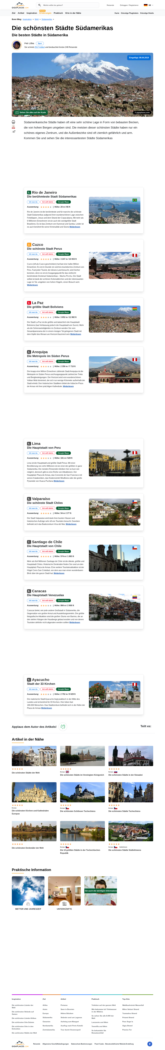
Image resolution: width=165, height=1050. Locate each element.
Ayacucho (40, 680)
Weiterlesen (74, 227)
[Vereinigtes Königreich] (68, 772)
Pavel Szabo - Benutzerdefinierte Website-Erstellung (114, 1044)
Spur (40, 43)
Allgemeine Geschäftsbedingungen (56, 1044)
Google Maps (63, 202)
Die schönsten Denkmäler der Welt (27, 848)
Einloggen (124, 5)
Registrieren (133, 5)
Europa (62, 772)
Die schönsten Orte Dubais (23, 1022)
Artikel (21, 13)
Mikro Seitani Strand (130, 1009)
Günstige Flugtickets (129, 13)
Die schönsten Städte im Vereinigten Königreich (82, 775)
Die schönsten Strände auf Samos (23, 1013)
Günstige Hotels (147, 13)
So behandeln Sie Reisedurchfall (99, 1032)
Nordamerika (48, 1026)
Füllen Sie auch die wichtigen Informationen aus (101, 891)
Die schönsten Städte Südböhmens (124, 850)
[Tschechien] (68, 808)
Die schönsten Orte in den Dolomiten (22, 1027)
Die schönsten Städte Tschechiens (124, 811)
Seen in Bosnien (67, 1009)
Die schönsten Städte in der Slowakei (125, 775)
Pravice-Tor (127, 1030)
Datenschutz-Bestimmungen (81, 1044)
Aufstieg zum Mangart (70, 1022)
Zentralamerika (49, 1030)
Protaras (64, 1005)
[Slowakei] (116, 772)
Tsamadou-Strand (129, 1013)
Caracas (39, 591)
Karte (117, 13)
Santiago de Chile (47, 542)
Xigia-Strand (127, 1026)
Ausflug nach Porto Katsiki (72, 1026)
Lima (36, 444)
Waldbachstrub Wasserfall (133, 1005)
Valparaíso (41, 499)
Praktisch (58, 13)
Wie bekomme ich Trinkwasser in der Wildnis (104, 1010)
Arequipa (40, 352)
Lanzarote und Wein (100, 1022)
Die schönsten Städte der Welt (25, 773)
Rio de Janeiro (44, 192)
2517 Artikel (40, 47)
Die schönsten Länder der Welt (22, 1006)
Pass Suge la (127, 1022)
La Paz (37, 303)
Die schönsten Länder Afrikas (24, 1018)
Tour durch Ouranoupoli (71, 1030)
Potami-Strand (128, 1017)
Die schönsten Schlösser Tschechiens (77, 811)
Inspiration (32, 13)
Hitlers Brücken (67, 1013)
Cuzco (37, 245)
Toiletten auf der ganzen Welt (104, 1005)
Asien (45, 1009)
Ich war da (33, 202)
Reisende (110, 5)
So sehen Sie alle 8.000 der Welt (103, 1017)
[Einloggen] (62, 726)
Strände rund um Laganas (71, 1017)
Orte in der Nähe (73, 13)
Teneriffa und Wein (99, 1026)
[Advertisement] (88, 164)
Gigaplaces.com (20, 5)
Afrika (45, 1005)
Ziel (13, 13)
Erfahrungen (45, 13)
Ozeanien (46, 1022)
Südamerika (47, 1017)
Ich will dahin (47, 202)
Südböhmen (123, 847)
